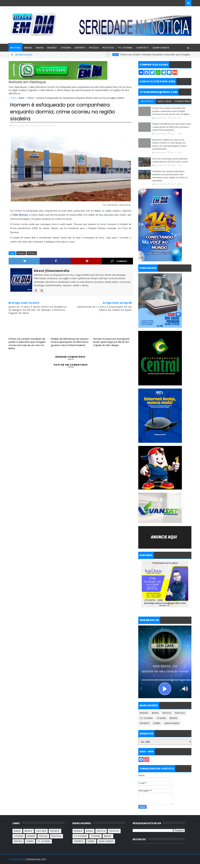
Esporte (80, 47)
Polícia (94, 47)
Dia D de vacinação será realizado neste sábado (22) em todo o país (170, 160)
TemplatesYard (16, 859)
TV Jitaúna (125, 47)
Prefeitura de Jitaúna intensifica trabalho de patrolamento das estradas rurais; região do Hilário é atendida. (170, 176)
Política (108, 47)
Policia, (51, 125)
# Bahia (21, 253)
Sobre (157, 723)
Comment (122, 261)
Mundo (31, 836)
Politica (180, 713)
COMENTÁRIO (182, 101)
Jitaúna (65, 47)
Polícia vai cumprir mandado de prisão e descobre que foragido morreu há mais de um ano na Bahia (27, 343)
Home (13, 97)
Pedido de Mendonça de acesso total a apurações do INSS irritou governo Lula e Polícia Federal (70, 342)
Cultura (41, 831)
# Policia (32, 253)
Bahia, (45, 125)
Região (52, 47)
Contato (142, 47)
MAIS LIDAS (165, 101)
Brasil (28, 47)
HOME (16, 47)
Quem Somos (160, 47)
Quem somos (171, 723)
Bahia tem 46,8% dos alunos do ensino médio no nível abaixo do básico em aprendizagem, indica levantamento (169, 144)
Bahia (40, 47)
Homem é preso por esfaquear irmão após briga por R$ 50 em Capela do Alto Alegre (111, 342)
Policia (31, 97)
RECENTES (147, 101)
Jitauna (161, 718)
